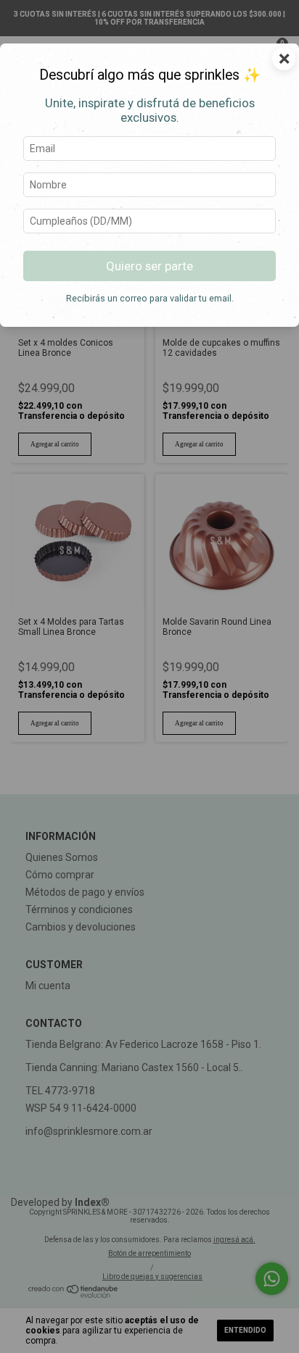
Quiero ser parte (149, 266)
